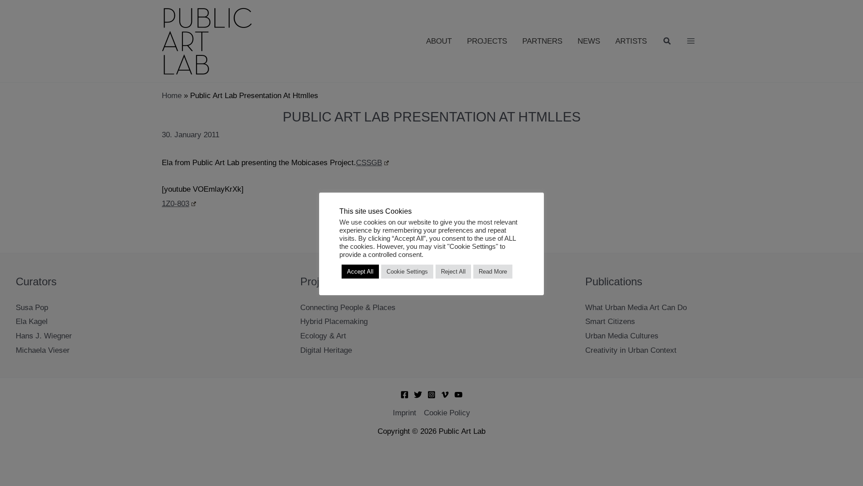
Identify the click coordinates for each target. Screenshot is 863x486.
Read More (493, 271)
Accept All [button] (360, 271)
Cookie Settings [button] (407, 271)
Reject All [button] (453, 271)
